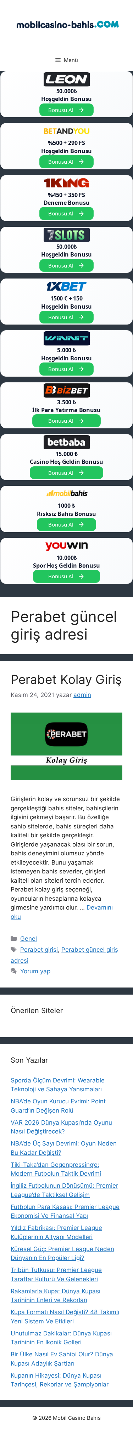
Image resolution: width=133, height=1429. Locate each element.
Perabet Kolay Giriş (66, 679)
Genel (28, 938)
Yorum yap (35, 971)
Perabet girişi (39, 949)
